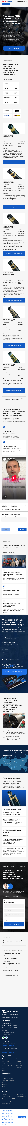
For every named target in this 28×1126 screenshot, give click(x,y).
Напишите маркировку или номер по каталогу (11, 515)
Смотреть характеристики (14, 161)
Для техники (6, 1073)
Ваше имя (5, 649)
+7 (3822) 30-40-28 (21, 1)
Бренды (18, 1058)
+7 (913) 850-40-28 (11, 958)
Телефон (4, 656)
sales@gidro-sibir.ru (11, 964)
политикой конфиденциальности (8, 666)
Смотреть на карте (8, 1045)
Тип (3, 1058)
